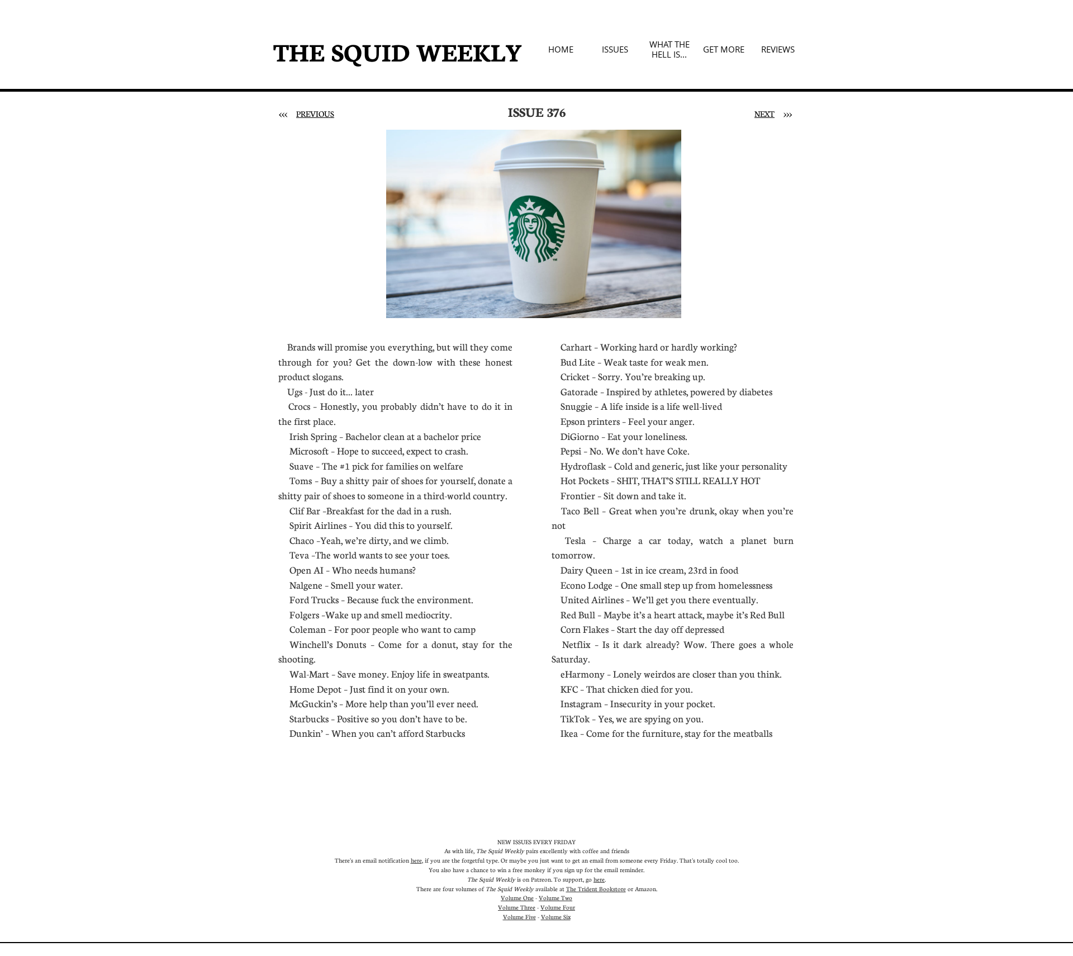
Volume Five (519, 916)
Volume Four (557, 907)
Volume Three (516, 907)
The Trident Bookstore (596, 888)
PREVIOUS (315, 113)
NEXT (764, 113)
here (416, 860)
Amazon (645, 888)
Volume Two (555, 897)
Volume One (517, 897)
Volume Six (556, 916)
